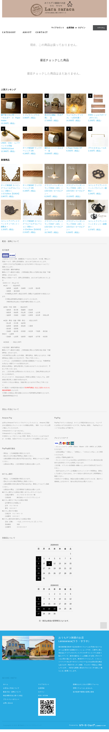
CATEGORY (9, 32)
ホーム (5, 684)
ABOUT (27, 32)
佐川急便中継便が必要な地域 (83, 692)
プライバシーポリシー (11, 699)
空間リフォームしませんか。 (83, 688)
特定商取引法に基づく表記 (12, 695)
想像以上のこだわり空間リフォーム (86, 684)
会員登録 (70, 27)
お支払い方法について (11, 688)
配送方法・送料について (12, 692)
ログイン (81, 27)
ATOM (45, 695)
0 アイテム (101, 27)
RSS (39, 695)
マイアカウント (57, 27)
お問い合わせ (8, 703)
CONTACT (41, 32)
